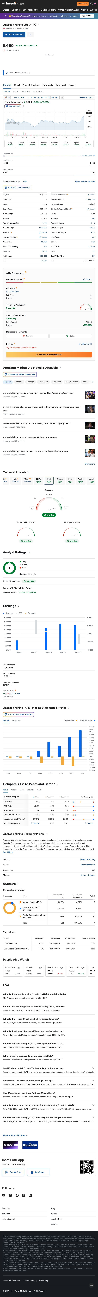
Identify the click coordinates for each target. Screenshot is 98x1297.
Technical (61, 85)
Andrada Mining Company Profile (24, 833)
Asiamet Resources (12, 967)
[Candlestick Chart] (5, 97)
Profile (15, 91)
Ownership (25, 91)
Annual (6, 720)
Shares (6, 10)
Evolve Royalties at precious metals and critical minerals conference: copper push (41, 409)
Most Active (33, 10)
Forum (72, 85)
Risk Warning (43, 1281)
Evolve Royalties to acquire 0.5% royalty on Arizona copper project (37, 423)
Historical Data (38, 91)
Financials (48, 85)
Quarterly (16, 720)
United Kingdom (48, 10)
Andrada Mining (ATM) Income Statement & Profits (34, 707)
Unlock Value (87, 156)
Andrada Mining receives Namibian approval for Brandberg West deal (38, 393)
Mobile (54, 1214)
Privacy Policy (29, 1281)
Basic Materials (88, 865)
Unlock (36, 823)
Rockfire (29, 967)
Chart (17, 85)
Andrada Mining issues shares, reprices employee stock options (35, 451)
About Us (6, 1208)
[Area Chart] (9, 97)
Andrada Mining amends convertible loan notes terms (30, 437)
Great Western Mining (56, 967)
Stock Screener (19, 10)
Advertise (6, 1214)
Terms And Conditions (11, 1281)
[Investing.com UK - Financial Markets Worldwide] (15, 3)
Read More (8, 852)
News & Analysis (31, 85)
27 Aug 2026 (90, 199)
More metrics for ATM (85, 182)
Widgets (54, 1224)
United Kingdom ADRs (68, 10)
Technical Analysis (14, 472)
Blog (53, 1208)
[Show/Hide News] (62, 97)
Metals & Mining (87, 859)
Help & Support (8, 1219)
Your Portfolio (57, 1219)
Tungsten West (74, 967)
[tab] (15, 481)
